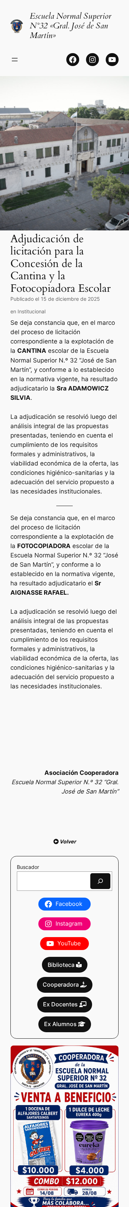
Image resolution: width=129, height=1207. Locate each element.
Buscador (28, 867)
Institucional (32, 311)
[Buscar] (100, 881)
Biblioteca (62, 964)
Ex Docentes (61, 1004)
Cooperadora (61, 984)
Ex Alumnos (61, 1024)
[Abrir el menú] (14, 59)
